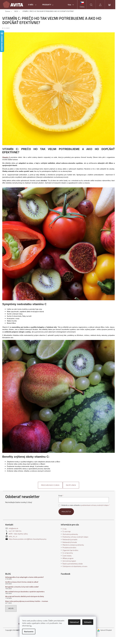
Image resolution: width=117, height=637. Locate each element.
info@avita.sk (13, 528)
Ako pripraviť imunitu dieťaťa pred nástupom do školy (24, 596)
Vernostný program (69, 561)
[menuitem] (33, 4)
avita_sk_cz (13, 536)
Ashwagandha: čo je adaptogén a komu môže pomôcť (24, 577)
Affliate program (67, 558)
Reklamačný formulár (69, 542)
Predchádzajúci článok (50, 485)
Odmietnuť (74, 622)
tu (31, 625)
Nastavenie (28, 631)
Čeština (82, 7)
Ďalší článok (71, 485)
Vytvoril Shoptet (106, 630)
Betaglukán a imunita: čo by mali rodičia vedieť (22, 587)
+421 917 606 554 (15, 531)
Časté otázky (67, 555)
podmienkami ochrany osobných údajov (95, 505)
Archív (10, 608)
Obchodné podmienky (70, 534)
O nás (64, 529)
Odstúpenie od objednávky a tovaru (74, 566)
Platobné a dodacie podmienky (73, 545)
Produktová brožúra (69, 547)
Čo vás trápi (66, 531)
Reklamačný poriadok (69, 539)
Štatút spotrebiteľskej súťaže (72, 563)
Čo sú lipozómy (67, 553)
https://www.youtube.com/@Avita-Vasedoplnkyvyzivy (27, 539)
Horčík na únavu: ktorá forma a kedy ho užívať (21, 582)
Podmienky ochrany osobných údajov (75, 537)
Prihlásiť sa (66, 511)
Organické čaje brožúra (70, 550)
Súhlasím (88, 622)
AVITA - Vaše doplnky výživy (18, 534)
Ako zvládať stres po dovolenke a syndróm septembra (24, 591)
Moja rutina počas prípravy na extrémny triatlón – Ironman (26, 601)
